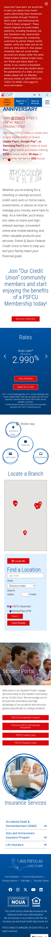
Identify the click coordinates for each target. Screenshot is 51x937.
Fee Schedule (12, 876)
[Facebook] (10, 890)
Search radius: (11, 592)
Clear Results (18, 623)
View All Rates (26, 378)
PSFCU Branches (21, 606)
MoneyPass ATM (21, 610)
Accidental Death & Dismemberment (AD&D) (21, 824)
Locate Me (19, 561)
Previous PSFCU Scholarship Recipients (25, 726)
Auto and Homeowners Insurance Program (20, 835)
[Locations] (39, 95)
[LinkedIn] (41, 890)
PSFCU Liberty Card (25, 735)
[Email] (34, 95)
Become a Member (25, 318)
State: (10, 580)
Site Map (25, 880)
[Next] (46, 356)
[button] (37, 507)
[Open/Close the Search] (46, 95)
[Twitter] (25, 890)
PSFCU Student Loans (26, 742)
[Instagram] (17, 890)
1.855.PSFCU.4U (30, 861)
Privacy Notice (9, 880)
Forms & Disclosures (32, 876)
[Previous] (5, 356)
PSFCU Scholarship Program (25, 717)
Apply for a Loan (21, 102)
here (32, 82)
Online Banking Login (7, 102)
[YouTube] (33, 890)
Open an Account (35, 102)
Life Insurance (14, 844)
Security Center (41, 880)
